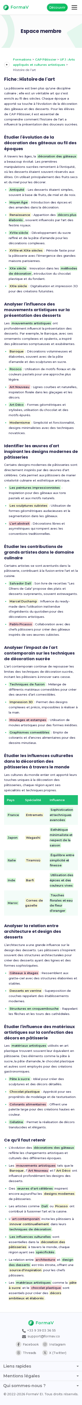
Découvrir (57, 7)
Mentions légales (21, 1375)
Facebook (31, 1344)
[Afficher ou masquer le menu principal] (74, 7)
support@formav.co (43, 1336)
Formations (22, 59)
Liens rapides (17, 1366)
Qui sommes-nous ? (24, 1385)
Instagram (57, 1344)
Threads (29, 1353)
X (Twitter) (57, 1353)
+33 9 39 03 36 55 (41, 1330)
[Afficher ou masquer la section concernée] (7, 64)
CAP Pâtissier (45, 59)
